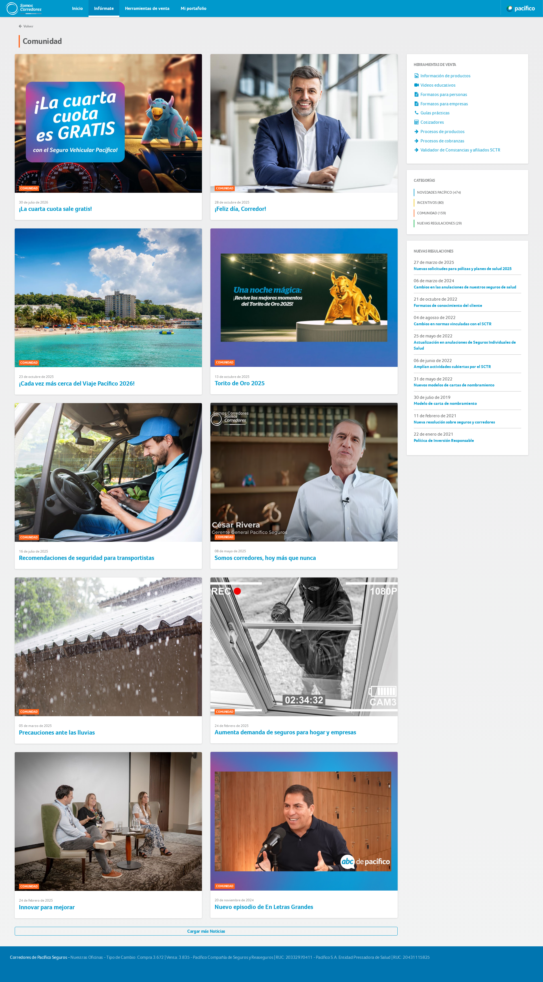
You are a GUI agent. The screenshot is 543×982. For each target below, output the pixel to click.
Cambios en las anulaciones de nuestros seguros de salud (465, 287)
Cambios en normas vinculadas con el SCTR (453, 323)
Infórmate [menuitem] (104, 8)
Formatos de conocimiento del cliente (448, 305)
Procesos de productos (442, 131)
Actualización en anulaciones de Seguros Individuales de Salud (465, 345)
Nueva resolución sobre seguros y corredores (454, 422)
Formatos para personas (443, 94)
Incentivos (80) (430, 202)
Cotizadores (432, 122)
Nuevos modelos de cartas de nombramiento (454, 385)
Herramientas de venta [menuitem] (147, 8)
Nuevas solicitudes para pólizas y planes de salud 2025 (463, 268)
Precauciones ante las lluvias (57, 732)
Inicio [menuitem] (77, 8)
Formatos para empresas (444, 103)
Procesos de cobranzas (442, 141)
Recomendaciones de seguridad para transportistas (86, 558)
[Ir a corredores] (18, 8)
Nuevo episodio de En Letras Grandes (264, 907)
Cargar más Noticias (206, 931)
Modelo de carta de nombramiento (445, 403)
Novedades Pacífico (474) (439, 192)
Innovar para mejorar (47, 907)
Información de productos (445, 75)
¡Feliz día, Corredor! (240, 209)
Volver (28, 26)
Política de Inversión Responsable (444, 440)
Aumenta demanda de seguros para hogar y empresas (285, 732)
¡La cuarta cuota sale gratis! (55, 209)
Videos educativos (438, 85)
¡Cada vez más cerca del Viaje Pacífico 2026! (77, 383)
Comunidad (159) (431, 213)
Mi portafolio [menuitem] (193, 8)
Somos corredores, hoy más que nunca (265, 558)
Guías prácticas (435, 112)
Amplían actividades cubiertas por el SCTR (452, 366)
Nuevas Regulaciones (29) (439, 223)
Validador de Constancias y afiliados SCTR (460, 150)
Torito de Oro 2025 (240, 383)
